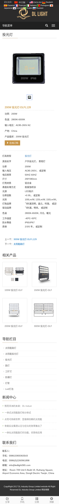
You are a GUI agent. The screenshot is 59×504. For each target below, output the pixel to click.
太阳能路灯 (19, 244)
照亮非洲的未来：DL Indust (18, 406)
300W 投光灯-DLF (43, 326)
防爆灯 (8, 377)
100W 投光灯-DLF (14, 290)
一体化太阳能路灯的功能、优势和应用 (23, 432)
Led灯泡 (9, 389)
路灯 (7, 365)
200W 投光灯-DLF (14, 326)
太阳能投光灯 (11, 354)
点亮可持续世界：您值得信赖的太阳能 (23, 419)
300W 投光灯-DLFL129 (25, 239)
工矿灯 (8, 371)
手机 (22, 502)
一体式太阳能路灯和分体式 (18, 412)
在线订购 (13, 143)
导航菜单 (7, 25)
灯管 (7, 383)
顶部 (51, 502)
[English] (35, 2)
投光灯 (28, 156)
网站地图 (45, 490)
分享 (7, 502)
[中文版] (20, 2)
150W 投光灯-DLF (43, 290)
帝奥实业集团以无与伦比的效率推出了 (23, 426)
